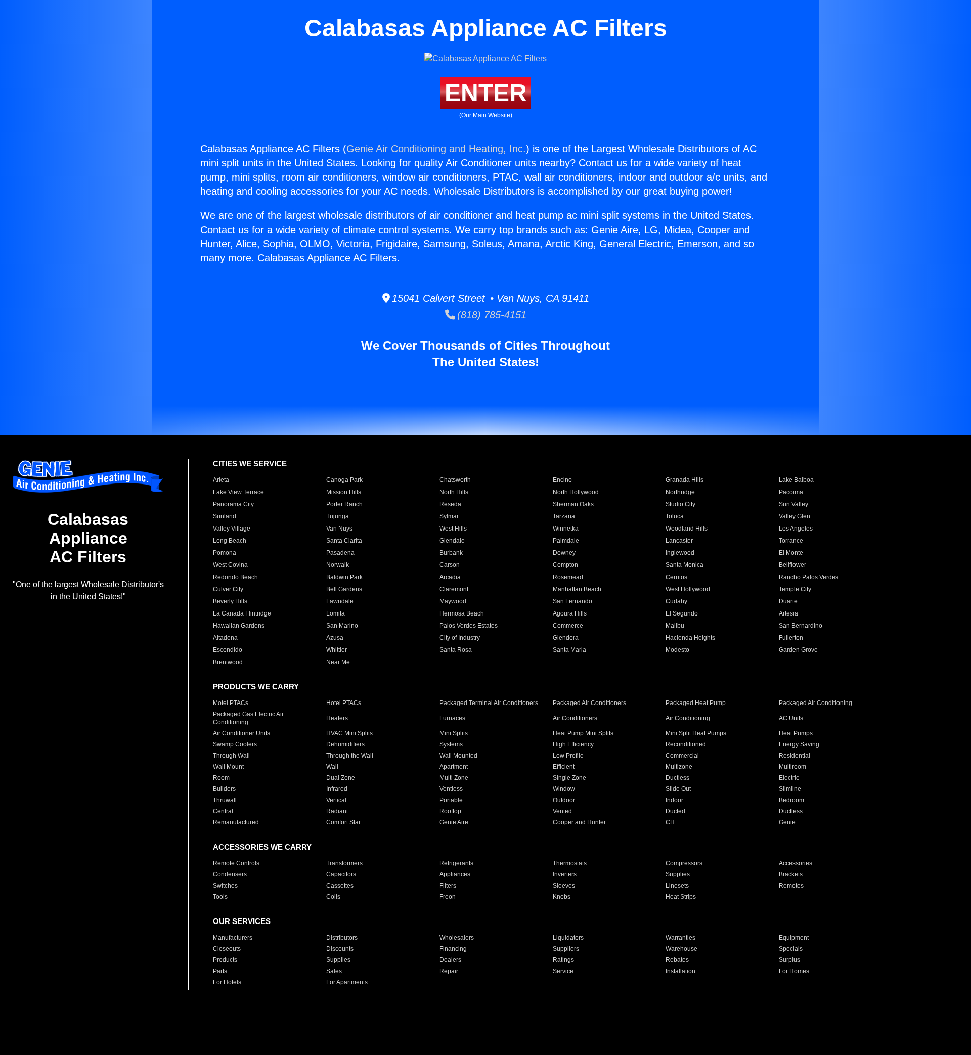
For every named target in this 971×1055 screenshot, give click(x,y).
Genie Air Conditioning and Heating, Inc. (436, 148)
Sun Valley (793, 504)
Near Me (338, 662)
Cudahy (676, 601)
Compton (565, 564)
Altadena (225, 637)
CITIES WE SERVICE (250, 463)
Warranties (680, 937)
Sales (334, 971)
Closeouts (227, 948)
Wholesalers (456, 937)
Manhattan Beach (577, 589)
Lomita (335, 613)
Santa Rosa (455, 649)
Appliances (454, 874)
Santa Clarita (344, 540)
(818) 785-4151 (490, 314)
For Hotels (227, 982)
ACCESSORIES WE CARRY (262, 847)
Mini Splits (453, 733)
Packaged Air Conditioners (589, 703)
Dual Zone (340, 777)
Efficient (564, 766)
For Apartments (347, 982)
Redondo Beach (235, 577)
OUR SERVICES (242, 921)
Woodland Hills (687, 528)
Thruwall (225, 800)
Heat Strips (681, 896)
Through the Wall (349, 755)
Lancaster (679, 540)
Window (564, 789)
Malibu (675, 625)
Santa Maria (569, 649)
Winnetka (566, 528)
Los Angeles (796, 528)
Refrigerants (456, 863)
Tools (220, 896)
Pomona (224, 552)
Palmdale (566, 540)
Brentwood (228, 662)
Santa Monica (684, 564)
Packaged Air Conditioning (815, 703)
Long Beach (229, 540)
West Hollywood (688, 589)
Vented (562, 811)
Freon (447, 896)
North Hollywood (576, 492)
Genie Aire (453, 822)
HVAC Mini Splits (349, 733)
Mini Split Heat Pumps (696, 733)
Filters (447, 885)
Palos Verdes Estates (468, 625)
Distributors (342, 937)
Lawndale (340, 601)
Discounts (340, 948)
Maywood (452, 601)
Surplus (789, 959)
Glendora (566, 637)
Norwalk (337, 564)
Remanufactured (236, 822)
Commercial (682, 755)
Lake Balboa (796, 479)
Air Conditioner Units (241, 733)
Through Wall (231, 755)
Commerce (568, 625)
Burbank (451, 552)
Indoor (674, 800)
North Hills (453, 492)
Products (225, 959)
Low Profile (568, 755)
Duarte (788, 601)
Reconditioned (686, 744)
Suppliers (566, 948)
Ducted (675, 811)
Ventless (451, 789)
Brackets (791, 874)
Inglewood (680, 552)
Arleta (221, 479)
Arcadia (450, 577)
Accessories (795, 863)
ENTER (486, 92)
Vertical (336, 800)
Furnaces (452, 718)
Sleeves (564, 885)
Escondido (227, 649)
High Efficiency (573, 744)
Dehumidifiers (345, 744)
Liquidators (568, 937)
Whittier (336, 649)
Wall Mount (228, 766)
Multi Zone (453, 777)
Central (223, 811)
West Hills (453, 528)
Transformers (344, 863)
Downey (564, 552)
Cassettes (340, 885)
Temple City (795, 589)
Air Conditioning (688, 718)
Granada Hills (684, 479)
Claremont (453, 589)
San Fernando (572, 601)
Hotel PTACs (343, 703)
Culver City (228, 589)
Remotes (791, 885)
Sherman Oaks (573, 504)
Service (563, 971)
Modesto (677, 649)
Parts (220, 971)
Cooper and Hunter (579, 822)
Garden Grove (798, 649)
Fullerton (791, 637)
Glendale (452, 540)
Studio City (680, 504)
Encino (562, 479)
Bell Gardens (344, 589)
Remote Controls (236, 863)
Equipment (794, 937)
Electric (789, 777)
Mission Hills (343, 492)
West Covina (230, 564)
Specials (791, 948)
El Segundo (682, 613)
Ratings (563, 959)
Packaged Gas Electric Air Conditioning (248, 718)
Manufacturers (232, 937)
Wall (332, 766)
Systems (451, 744)
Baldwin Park (344, 577)
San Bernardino (800, 625)
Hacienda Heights (690, 637)
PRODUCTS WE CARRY (256, 686)
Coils (333, 896)
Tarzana (564, 516)
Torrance (791, 540)
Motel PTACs (230, 703)
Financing (453, 948)
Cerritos (676, 577)
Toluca (675, 516)
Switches (225, 885)
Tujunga (337, 516)
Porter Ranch (344, 504)
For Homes (794, 971)
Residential (794, 755)
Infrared (336, 789)
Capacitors (341, 874)
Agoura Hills (570, 613)
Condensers (230, 874)
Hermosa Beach (461, 613)
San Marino (342, 625)
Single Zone (569, 777)
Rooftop (450, 811)
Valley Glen (794, 516)
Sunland (224, 516)
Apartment (453, 766)
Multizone (679, 766)
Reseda (450, 504)
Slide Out (678, 789)
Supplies (678, 874)
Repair (448, 971)
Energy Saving (799, 744)
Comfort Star (343, 822)
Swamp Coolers (235, 744)
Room (221, 777)
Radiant (337, 811)
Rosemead (568, 577)
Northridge (680, 492)
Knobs (561, 896)
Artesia (788, 613)
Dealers (450, 959)
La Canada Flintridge (242, 613)
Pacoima (791, 492)
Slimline (790, 789)
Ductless (677, 777)
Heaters (337, 718)
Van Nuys (339, 528)
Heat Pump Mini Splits (583, 733)
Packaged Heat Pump (696, 703)
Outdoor (564, 800)
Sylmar (449, 516)
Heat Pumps (796, 733)
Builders (224, 789)
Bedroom (791, 800)
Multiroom (792, 766)
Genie (787, 822)
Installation (680, 971)
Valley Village (231, 528)
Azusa (334, 637)
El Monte (791, 552)
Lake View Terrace (238, 492)
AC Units (791, 718)
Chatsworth (455, 479)
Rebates (677, 959)
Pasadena (340, 552)
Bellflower (792, 564)
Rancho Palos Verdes (808, 577)
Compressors (684, 863)
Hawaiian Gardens (238, 625)
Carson (449, 564)
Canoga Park (344, 479)
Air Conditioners (575, 718)
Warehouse (681, 948)
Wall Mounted (458, 755)
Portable (451, 800)
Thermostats (570, 863)
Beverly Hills (230, 601)
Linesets (677, 885)
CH (670, 822)
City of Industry (459, 637)
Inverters (565, 874)
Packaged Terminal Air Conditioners (488, 703)
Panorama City (233, 504)
